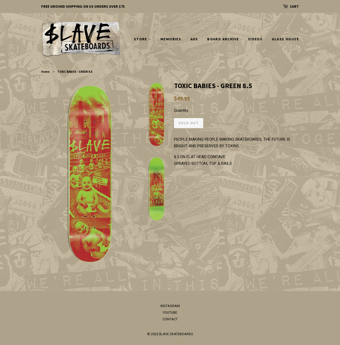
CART (294, 6)
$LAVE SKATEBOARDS (176, 334)
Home (45, 72)
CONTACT (170, 319)
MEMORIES (170, 39)
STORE (141, 39)
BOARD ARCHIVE (223, 39)
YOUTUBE (170, 312)
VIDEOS (255, 39)
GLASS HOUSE (285, 39)
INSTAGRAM (170, 306)
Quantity (181, 110)
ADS (194, 39)
